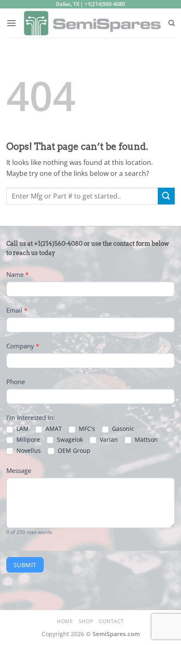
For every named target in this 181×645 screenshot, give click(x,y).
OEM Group (73, 450)
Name (17, 274)
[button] (11, 23)
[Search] (171, 23)
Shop (86, 621)
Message (18, 470)
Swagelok (69, 439)
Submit (25, 565)
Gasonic (122, 429)
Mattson (145, 439)
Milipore (27, 439)
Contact (111, 621)
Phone (15, 381)
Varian (108, 439)
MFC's (86, 429)
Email (16, 310)
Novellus (28, 450)
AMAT (53, 429)
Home (65, 621)
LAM (22, 429)
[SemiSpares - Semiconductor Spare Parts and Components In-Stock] (92, 23)
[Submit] (166, 196)
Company (22, 346)
